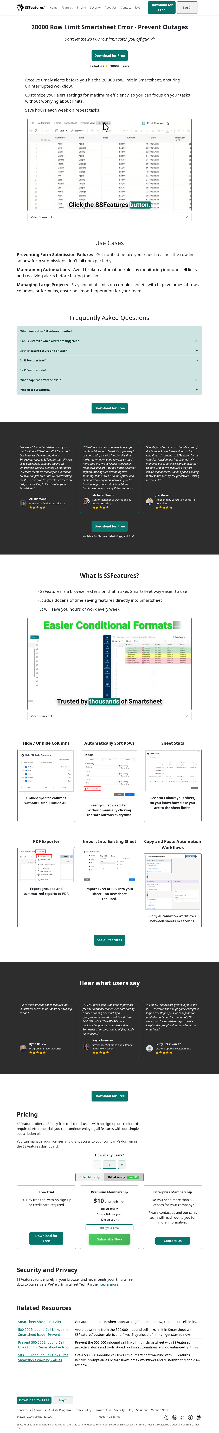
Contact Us (173, 1240)
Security (95, 7)
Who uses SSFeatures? (35, 390)
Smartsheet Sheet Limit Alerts (41, 1321)
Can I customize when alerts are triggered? (49, 341)
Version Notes (160, 1410)
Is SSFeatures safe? (33, 370)
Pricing (81, 7)
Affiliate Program (60, 1410)
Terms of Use (102, 1410)
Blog (130, 1410)
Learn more (109, 1284)
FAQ (137, 7)
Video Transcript (41, 217)
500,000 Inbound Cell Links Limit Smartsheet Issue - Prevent (43, 1332)
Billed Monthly (90, 1177)
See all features (109, 940)
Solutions (142, 1410)
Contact (126, 7)
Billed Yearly (123, 1177)
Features (67, 7)
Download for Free (162, 7)
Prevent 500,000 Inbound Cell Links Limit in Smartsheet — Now (43, 1345)
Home (53, 7)
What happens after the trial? (40, 380)
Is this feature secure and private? (43, 351)
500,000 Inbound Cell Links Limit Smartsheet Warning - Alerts (43, 1357)
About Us (111, 7)
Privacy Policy (82, 1410)
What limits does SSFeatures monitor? (46, 331)
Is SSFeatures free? (33, 360)
